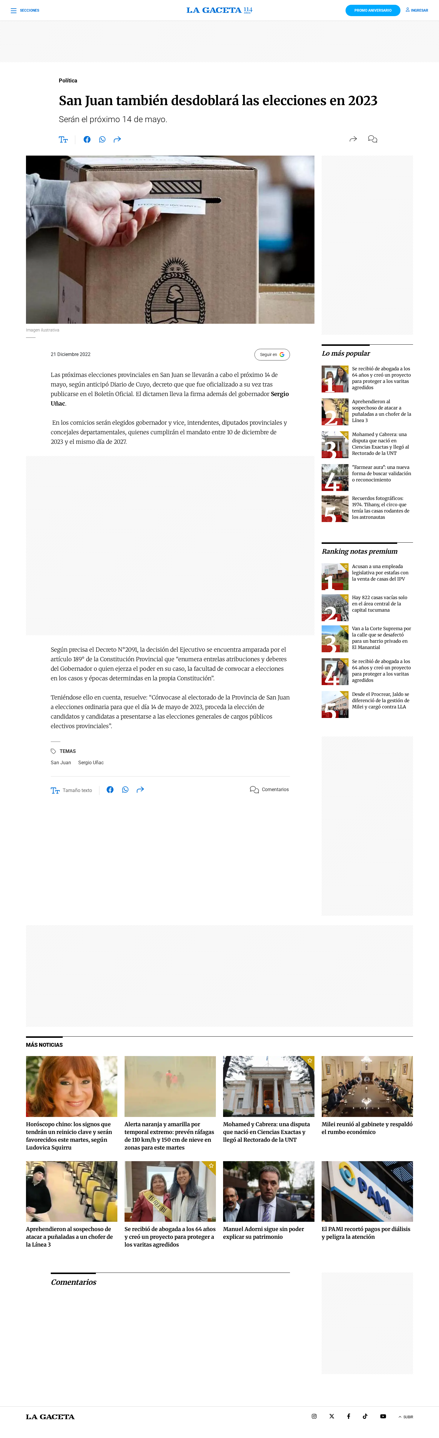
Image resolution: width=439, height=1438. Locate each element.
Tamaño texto (77, 790)
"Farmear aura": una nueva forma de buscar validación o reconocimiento (381, 473)
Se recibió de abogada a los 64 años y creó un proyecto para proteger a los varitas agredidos (170, 1237)
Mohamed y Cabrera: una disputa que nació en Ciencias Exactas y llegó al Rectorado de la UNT (266, 1132)
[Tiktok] (365, 1417)
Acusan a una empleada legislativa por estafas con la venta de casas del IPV (380, 573)
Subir (408, 1417)
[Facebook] (348, 1417)
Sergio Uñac (91, 762)
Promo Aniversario (373, 10)
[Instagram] (314, 1417)
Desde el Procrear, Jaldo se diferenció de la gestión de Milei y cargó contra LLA (380, 700)
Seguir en (268, 354)
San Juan (61, 762)
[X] (331, 1417)
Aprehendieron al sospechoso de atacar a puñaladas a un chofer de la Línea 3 (69, 1237)
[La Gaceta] (219, 10)
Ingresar (419, 10)
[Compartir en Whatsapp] (102, 140)
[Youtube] (383, 1417)
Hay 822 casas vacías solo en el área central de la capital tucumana (379, 604)
